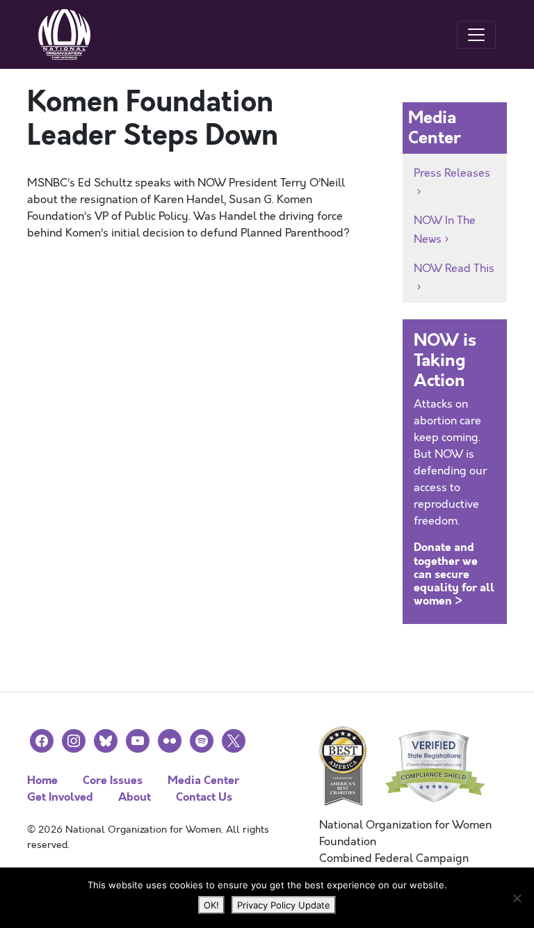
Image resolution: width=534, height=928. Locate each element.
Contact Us (204, 797)
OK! (211, 905)
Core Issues (113, 780)
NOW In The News (445, 230)
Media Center (203, 780)
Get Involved (60, 797)
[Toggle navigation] (476, 35)
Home (42, 780)
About (134, 797)
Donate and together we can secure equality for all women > (454, 574)
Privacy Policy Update (283, 905)
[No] (517, 898)
